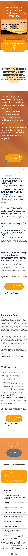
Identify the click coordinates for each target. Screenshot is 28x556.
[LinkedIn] (16, 554)
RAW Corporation (18, 545)
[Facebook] (12, 554)
